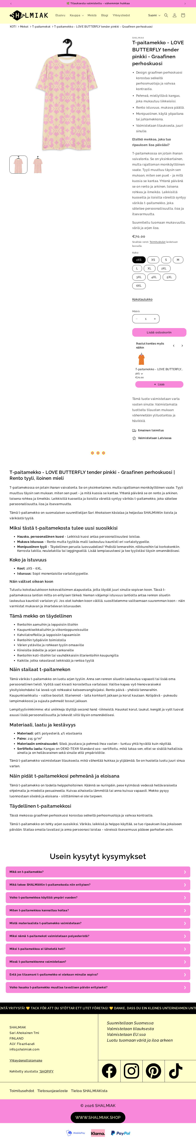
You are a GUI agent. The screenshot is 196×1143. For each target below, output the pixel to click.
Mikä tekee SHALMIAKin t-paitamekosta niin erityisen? (50, 884)
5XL (169, 277)
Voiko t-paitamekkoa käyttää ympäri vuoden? (43, 897)
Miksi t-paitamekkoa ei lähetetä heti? (37, 949)
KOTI (13, 26)
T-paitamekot (41, 26)
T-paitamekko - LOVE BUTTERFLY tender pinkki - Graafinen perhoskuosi (103, 26)
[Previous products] (174, 345)
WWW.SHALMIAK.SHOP (98, 1117)
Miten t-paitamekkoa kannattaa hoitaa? (39, 910)
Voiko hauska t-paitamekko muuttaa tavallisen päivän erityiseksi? (58, 987)
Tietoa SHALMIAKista (89, 1091)
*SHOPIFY (46, 1071)
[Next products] (182, 345)
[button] (77, 15)
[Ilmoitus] (185, 3)
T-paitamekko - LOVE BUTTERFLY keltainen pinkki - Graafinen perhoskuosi (159, 369)
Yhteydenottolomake (26, 1060)
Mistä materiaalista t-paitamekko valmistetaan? (46, 923)
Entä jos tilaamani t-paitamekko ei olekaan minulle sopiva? (54, 974)
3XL (139, 277)
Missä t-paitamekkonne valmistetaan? (38, 961)
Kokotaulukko (142, 299)
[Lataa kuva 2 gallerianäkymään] (38, 164)
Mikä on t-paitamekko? (27, 872)
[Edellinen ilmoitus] (11, 3)
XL (149, 268)
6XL (139, 285)
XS (153, 259)
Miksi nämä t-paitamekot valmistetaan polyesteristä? (49, 936)
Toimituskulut (158, 242)
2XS (139, 259)
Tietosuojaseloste (52, 1091)
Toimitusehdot (22, 1091)
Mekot (24, 26)
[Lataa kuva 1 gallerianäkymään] (18, 164)
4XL (154, 277)
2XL (164, 268)
